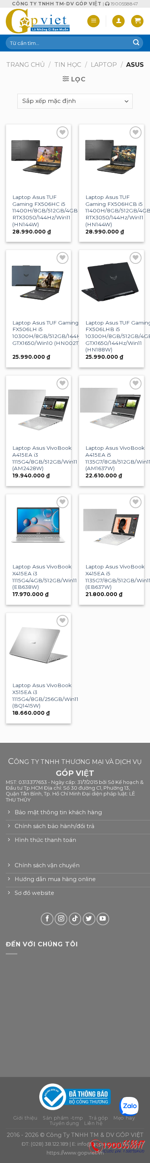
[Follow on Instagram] (61, 919)
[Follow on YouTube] (103, 919)
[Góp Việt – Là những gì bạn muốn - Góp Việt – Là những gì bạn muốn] (38, 21)
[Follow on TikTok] (75, 919)
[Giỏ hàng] (137, 21)
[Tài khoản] (118, 21)
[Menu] (93, 21)
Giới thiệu (25, 1118)
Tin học (67, 64)
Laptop (104, 64)
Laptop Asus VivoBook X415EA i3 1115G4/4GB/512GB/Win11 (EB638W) (44, 576)
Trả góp (98, 1118)
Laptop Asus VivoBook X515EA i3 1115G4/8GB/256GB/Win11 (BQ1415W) (45, 695)
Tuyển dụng (64, 1123)
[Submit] (136, 43)
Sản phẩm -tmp (63, 1118)
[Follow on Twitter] (89, 919)
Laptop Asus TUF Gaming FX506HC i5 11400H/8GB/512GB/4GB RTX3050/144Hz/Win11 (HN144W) (45, 210)
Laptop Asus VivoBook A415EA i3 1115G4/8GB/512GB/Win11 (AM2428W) (44, 458)
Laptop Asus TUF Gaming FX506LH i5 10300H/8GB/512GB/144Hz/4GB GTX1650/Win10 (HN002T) (54, 333)
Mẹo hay (124, 1118)
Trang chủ (25, 64)
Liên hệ (93, 1123)
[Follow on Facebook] (47, 919)
